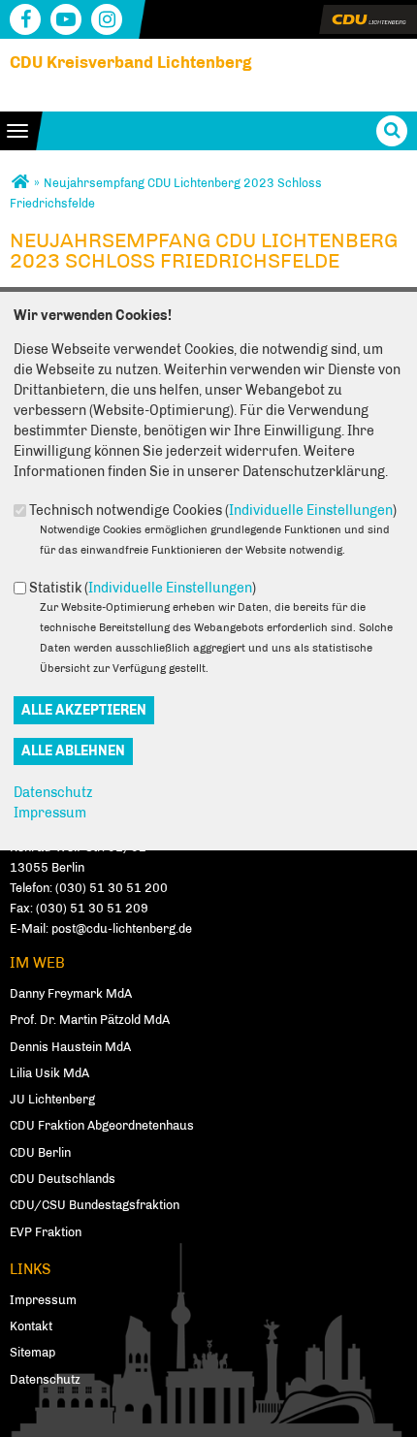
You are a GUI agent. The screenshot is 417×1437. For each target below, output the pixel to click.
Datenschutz (53, 792)
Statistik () (142, 588)
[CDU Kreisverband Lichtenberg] (20, 183)
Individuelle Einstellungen (311, 510)
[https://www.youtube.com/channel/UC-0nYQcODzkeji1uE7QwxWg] (65, 19)
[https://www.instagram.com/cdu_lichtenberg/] (106, 19)
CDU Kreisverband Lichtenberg (131, 62)
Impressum (50, 813)
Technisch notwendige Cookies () (213, 510)
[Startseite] (368, 15)
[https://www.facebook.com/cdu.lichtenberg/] (25, 19)
